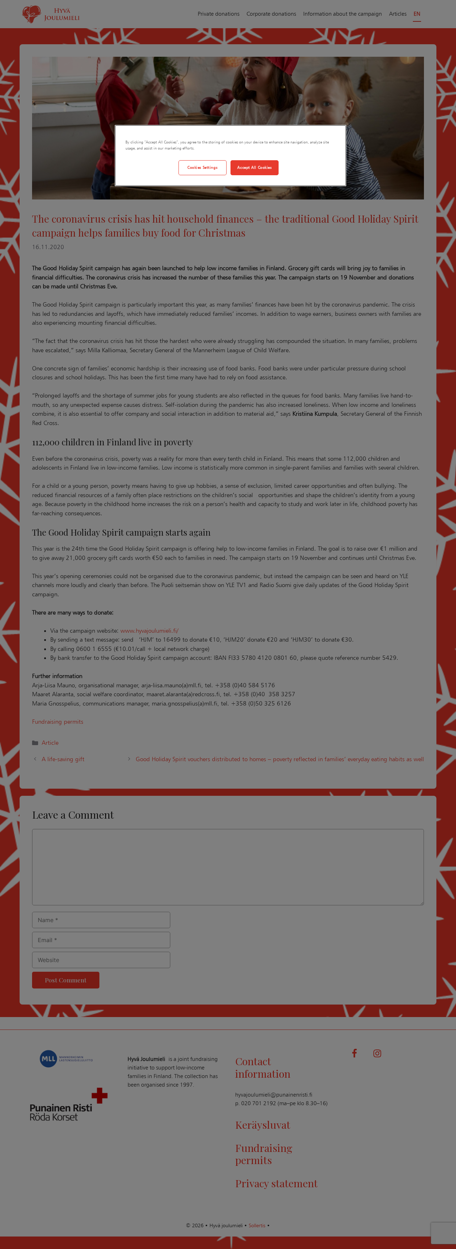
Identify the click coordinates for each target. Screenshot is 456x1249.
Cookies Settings (202, 167)
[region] (230, 155)
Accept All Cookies (254, 167)
